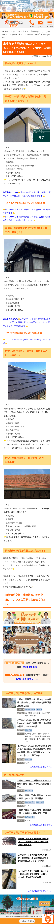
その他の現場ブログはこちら (40, 891)
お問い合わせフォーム (27, 679)
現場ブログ (15, 31)
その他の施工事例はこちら (41, 767)
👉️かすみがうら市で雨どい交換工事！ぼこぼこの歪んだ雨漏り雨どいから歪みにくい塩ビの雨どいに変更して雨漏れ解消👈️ (26, 322)
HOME (5, 31)
